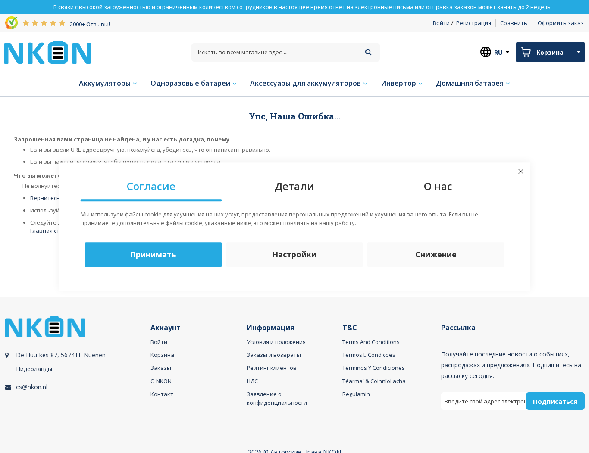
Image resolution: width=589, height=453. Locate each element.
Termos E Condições (368, 355)
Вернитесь (45, 198)
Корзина (162, 355)
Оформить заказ (561, 23)
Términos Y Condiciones (373, 368)
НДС (252, 381)
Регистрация (473, 23)
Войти (441, 23)
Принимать (153, 254)
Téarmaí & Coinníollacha (374, 381)
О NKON (161, 381)
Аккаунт (165, 327)
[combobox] (285, 52)
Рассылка (458, 327)
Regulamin (356, 394)
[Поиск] (368, 52)
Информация (270, 327)
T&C (349, 327)
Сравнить (513, 23)
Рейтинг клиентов (272, 368)
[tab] (76, 373)
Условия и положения (276, 342)
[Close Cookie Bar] (520, 171)
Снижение (436, 254)
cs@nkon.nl (31, 387)
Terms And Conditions (371, 342)
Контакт (161, 394)
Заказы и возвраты (274, 355)
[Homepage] (47, 52)
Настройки (294, 254)
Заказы (160, 368)
